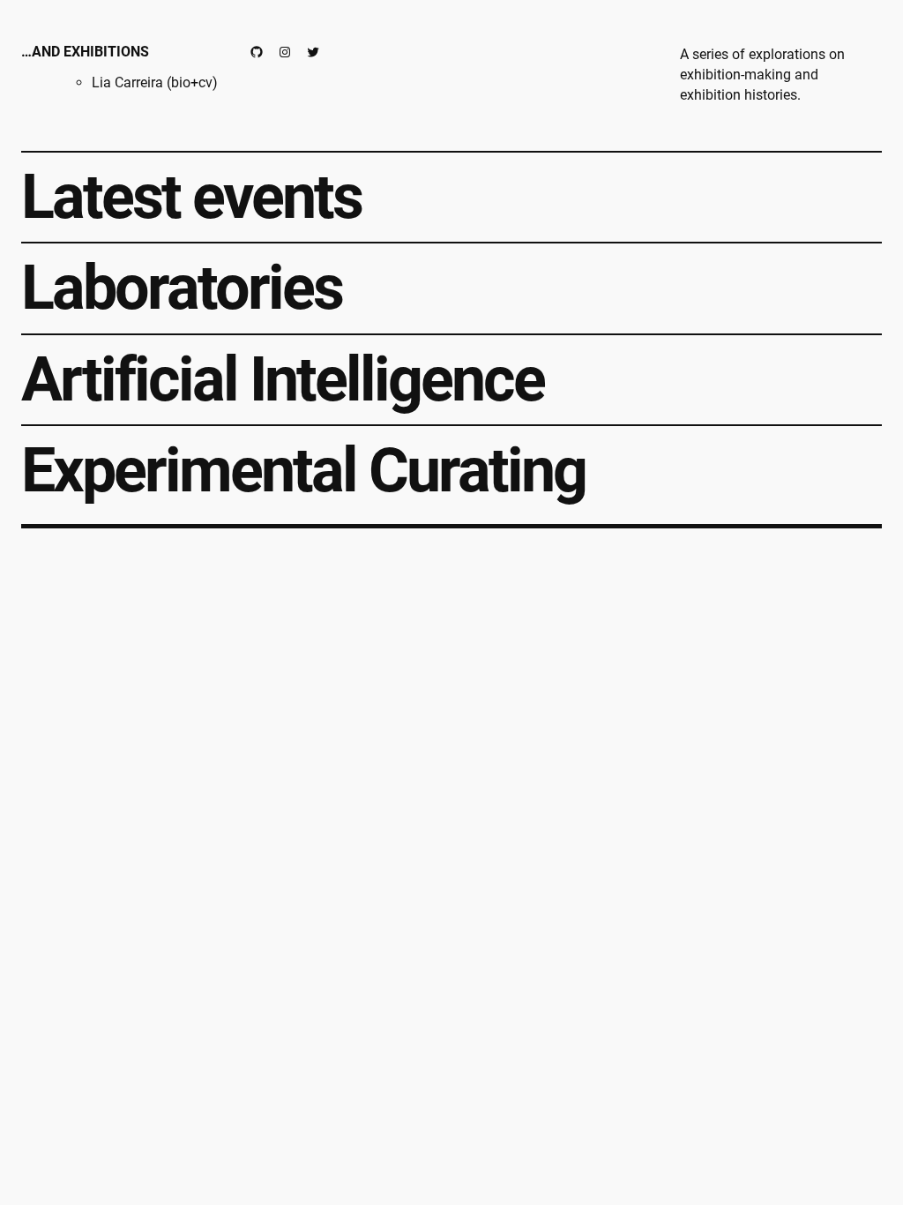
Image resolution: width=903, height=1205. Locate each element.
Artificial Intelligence (282, 380)
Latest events (191, 197)
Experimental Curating (303, 471)
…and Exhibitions (85, 51)
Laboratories (181, 288)
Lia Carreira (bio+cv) (155, 82)
